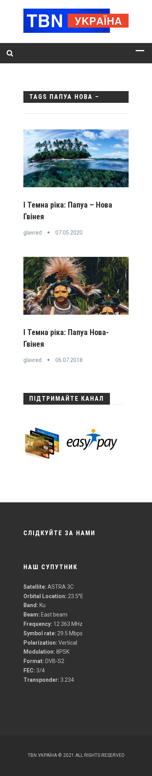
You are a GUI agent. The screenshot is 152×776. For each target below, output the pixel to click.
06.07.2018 (69, 360)
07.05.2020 (69, 232)
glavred (32, 232)
